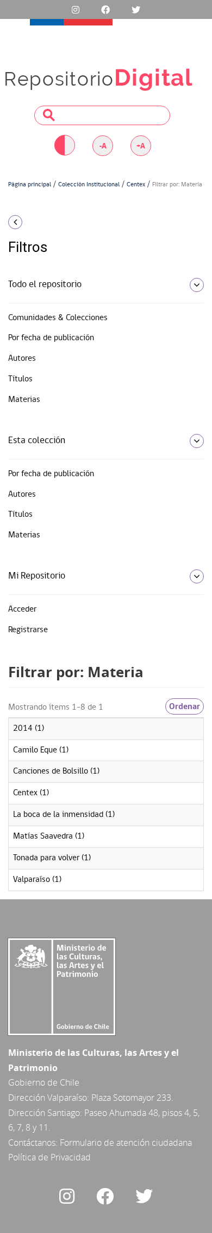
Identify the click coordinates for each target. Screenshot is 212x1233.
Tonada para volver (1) (52, 858)
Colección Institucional (89, 184)
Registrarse (28, 630)
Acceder (22, 609)
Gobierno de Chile (43, 1082)
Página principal (29, 184)
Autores (22, 358)
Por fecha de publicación (51, 338)
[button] (35, 222)
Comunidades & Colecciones (58, 318)
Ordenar (184, 706)
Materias (24, 399)
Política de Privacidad (49, 1157)
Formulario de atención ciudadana (126, 1142)
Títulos (20, 379)
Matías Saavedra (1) (48, 836)
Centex (136, 184)
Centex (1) (31, 793)
